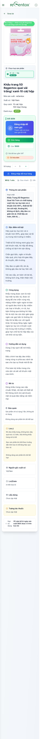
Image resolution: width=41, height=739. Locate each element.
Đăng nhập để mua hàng (21, 174)
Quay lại (10, 14)
